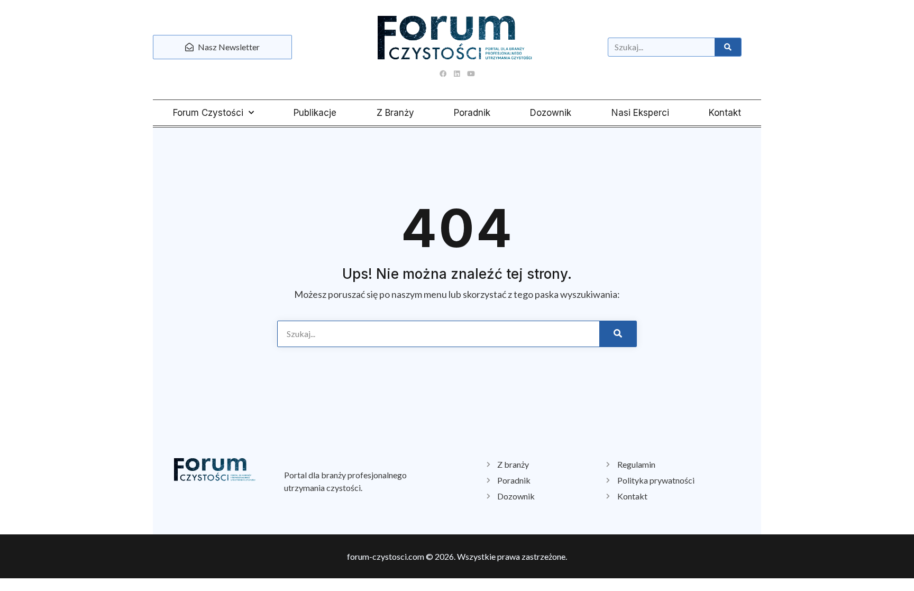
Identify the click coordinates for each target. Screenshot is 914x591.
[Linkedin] (457, 73)
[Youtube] (471, 73)
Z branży (395, 112)
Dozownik (550, 112)
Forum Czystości (208, 112)
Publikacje (315, 112)
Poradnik (472, 112)
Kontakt (725, 112)
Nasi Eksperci (640, 112)
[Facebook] (443, 73)
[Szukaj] (728, 47)
